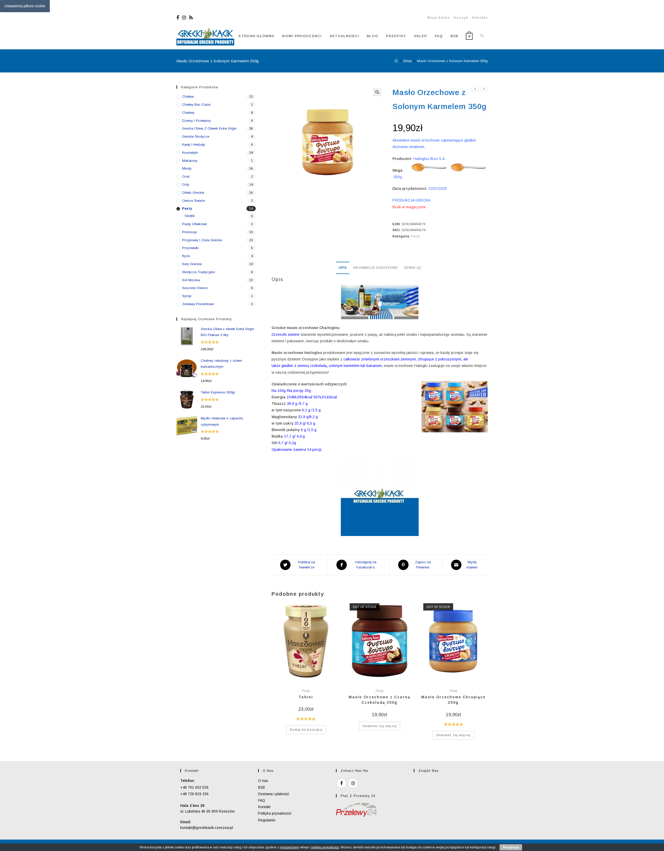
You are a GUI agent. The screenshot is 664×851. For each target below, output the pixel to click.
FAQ (261, 800)
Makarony (190, 161)
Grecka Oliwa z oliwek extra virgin (209, 128)
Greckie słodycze (195, 136)
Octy (185, 184)
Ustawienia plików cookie (24, 6)
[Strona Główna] (396, 61)
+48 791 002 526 (194, 787)
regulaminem (289, 847)
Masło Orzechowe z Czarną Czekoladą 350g (379, 700)
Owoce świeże (193, 201)
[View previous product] (475, 89)
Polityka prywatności (274, 813)
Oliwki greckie (193, 193)
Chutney (188, 113)
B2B (261, 787)
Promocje (189, 232)
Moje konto (438, 17)
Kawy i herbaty (193, 144)
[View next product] (484, 89)
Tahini (306, 697)
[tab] (342, 268)
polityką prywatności (325, 847)
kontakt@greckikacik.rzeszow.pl (206, 828)
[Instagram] (184, 17)
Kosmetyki (190, 153)
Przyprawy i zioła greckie (202, 240)
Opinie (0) (412, 268)
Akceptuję (511, 847)
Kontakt (480, 17)
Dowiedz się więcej (380, 726)
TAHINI (189, 216)
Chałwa (188, 96)
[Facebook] (178, 17)
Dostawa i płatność (273, 794)
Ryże (186, 256)
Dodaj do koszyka (306, 730)
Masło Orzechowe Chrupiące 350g (453, 700)
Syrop (186, 296)
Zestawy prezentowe (198, 304)
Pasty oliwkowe (194, 224)
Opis (342, 268)
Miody (187, 168)
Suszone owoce (195, 288)
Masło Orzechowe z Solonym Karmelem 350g (452, 61)
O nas (263, 781)
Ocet (185, 176)
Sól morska (191, 280)
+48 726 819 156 (194, 794)
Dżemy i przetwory (196, 121)
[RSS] (191, 17)
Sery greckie (192, 264)
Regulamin (266, 820)
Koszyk (461, 17)
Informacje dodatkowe (375, 268)
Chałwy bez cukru (196, 104)
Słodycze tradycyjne (198, 272)
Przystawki (190, 248)
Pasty (415, 236)
